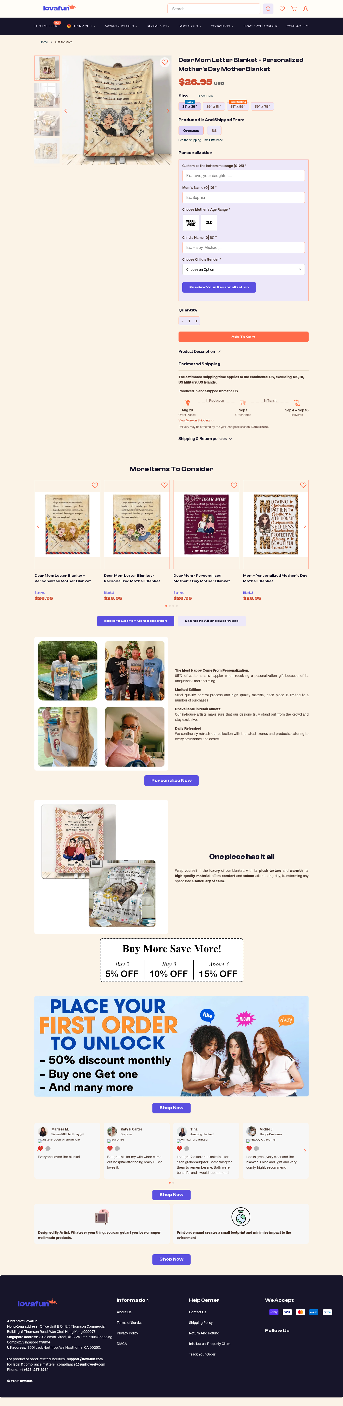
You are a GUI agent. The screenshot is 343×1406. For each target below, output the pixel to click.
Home (44, 42)
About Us (124, 1312)
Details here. (260, 427)
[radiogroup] (243, 222)
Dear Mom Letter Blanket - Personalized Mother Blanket (63, 578)
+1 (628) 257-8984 (34, 1369)
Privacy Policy (127, 1333)
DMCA (122, 1343)
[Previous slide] (66, 111)
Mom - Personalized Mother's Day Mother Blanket (275, 578)
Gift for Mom (63, 42)
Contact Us (197, 1312)
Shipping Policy (201, 1322)
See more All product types (212, 621)
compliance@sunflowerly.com (81, 1364)
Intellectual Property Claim (209, 1343)
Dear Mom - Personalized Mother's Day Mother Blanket (202, 578)
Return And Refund (204, 1333)
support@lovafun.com (85, 1359)
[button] (243, 165)
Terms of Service (130, 1322)
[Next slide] (168, 111)
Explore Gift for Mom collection (135, 621)
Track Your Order (202, 1354)
